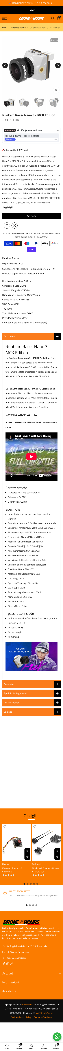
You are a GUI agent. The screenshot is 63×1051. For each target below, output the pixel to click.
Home (4, 28)
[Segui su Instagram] (7, 964)
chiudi (59, 3)
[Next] (58, 65)
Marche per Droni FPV (44, 269)
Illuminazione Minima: (12, 281)
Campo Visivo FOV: (11, 299)
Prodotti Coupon (10, 273)
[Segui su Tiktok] (11, 964)
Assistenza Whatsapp (16, 957)
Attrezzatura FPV (18, 28)
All (14, 269)
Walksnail (36, 864)
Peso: (5, 318)
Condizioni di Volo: (10, 285)
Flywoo (5, 864)
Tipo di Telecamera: (11, 313)
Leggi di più (8, 207)
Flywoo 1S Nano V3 (12, 868)
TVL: (4, 308)
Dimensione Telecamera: (14, 295)
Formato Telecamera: (12, 322)
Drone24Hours (28, 1004)
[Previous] (5, 65)
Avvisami (32, 216)
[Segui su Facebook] (3, 964)
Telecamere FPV (36, 273)
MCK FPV (37, 358)
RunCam (23, 273)
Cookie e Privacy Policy (21, 1017)
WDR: (5, 304)
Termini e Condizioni (43, 1017)
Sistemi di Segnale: (11, 290)
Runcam (16, 258)
